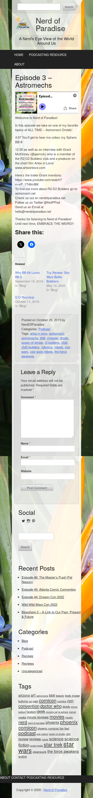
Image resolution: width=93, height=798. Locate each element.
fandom (31, 712)
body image (72, 695)
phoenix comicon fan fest (53, 728)
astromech (56, 333)
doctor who (51, 706)
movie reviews (38, 717)
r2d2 (64, 342)
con (70, 700)
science (56, 738)
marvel (72, 712)
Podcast (44, 329)
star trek (53, 744)
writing (22, 756)
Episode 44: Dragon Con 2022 (43, 597)
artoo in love (38, 333)
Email (25, 457)
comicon (47, 700)
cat (30, 701)
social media (36, 745)
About (19, 64)
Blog (25, 640)
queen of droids (32, 342)
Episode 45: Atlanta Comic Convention (49, 589)
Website (26, 471)
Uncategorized (32, 671)
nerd (22, 722)
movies (57, 716)
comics (61, 701)
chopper (52, 338)
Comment (28, 397)
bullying (23, 701)
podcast (27, 732)
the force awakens (63, 751)
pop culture (42, 734)
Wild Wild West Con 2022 (39, 604)
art (33, 695)
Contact (18, 777)
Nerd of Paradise (50, 24)
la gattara (63, 712)
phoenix (52, 722)
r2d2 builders (30, 347)
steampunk (39, 752)
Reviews (28, 663)
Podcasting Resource (48, 54)
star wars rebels (41, 351)
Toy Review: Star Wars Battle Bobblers (58, 276)
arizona (24, 695)
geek (41, 711)
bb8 (42, 338)
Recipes (27, 656)
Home (18, 54)
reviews (35, 738)
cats (35, 701)
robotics (47, 347)
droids (64, 338)
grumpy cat (52, 712)
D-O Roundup (24, 297)
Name (25, 443)
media (22, 717)
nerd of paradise (36, 723)
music (69, 717)
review (23, 738)
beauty (60, 695)
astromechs (29, 338)
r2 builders (52, 342)
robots (58, 347)
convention (28, 706)
